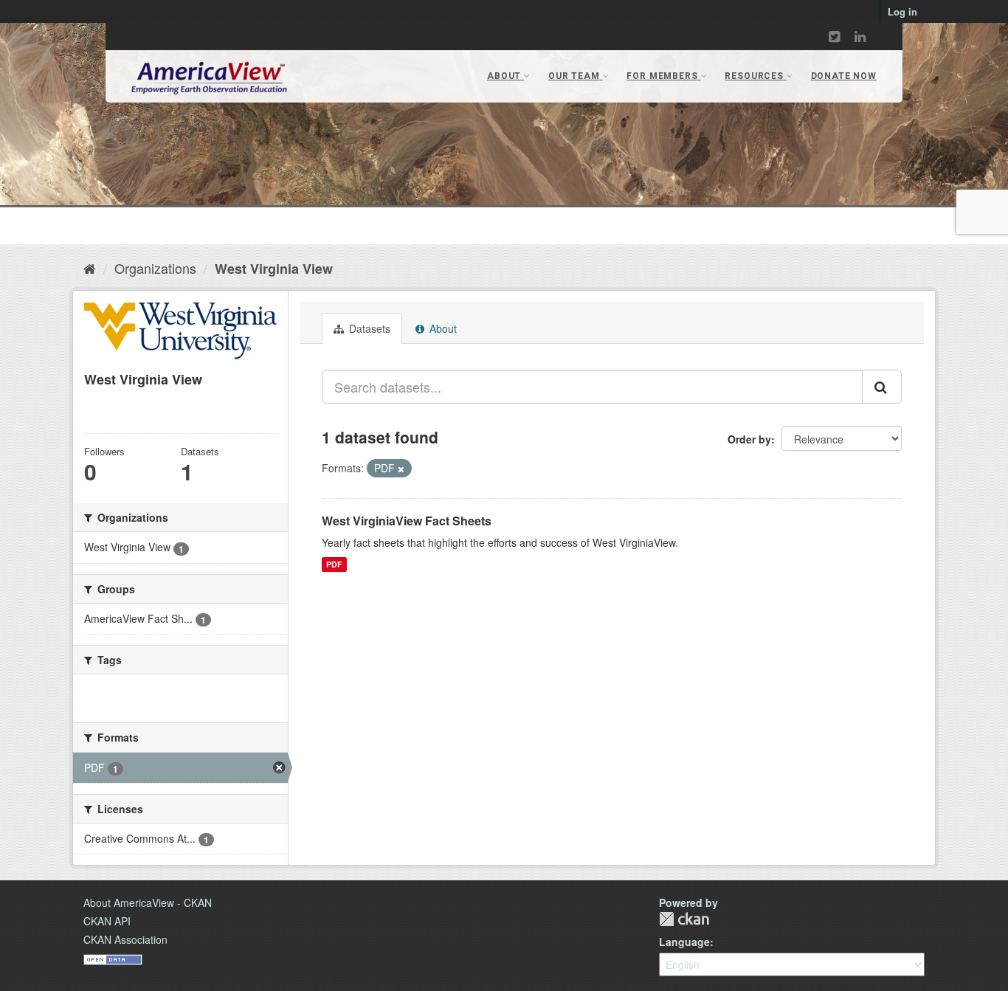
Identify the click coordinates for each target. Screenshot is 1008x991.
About (442, 328)
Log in (902, 11)
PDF (334, 564)
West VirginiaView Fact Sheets (406, 520)
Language (684, 941)
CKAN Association (125, 939)
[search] (882, 387)
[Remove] (401, 468)
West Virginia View (274, 268)
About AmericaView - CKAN (147, 902)
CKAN (684, 919)
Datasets (368, 328)
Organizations (155, 267)
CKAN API (107, 921)
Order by (749, 439)
